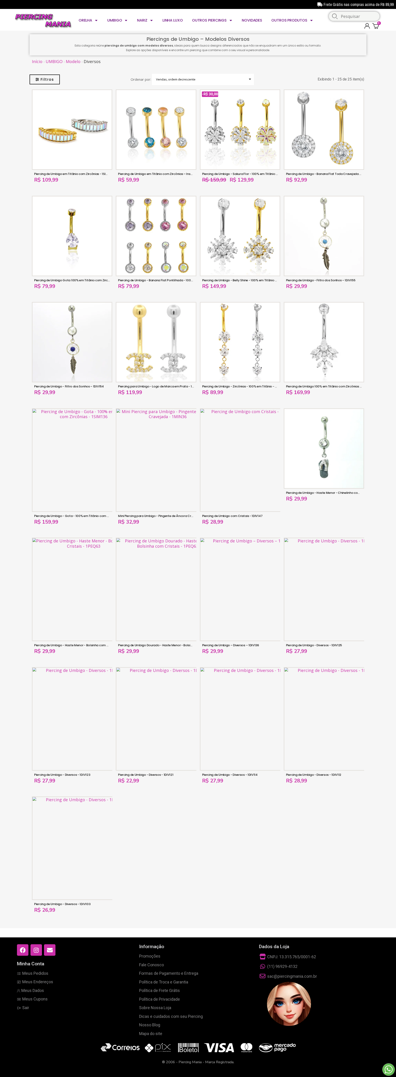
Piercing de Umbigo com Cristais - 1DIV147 (232, 516)
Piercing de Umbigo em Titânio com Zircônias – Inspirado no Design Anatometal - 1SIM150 (182, 174)
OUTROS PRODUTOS (289, 20)
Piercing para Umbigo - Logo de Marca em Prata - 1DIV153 (159, 386)
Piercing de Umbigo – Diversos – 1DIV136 (230, 645)
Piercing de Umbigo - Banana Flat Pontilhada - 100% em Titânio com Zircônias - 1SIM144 (181, 280)
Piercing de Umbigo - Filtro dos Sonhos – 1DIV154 (69, 386)
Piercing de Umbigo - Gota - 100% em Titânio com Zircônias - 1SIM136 (84, 516)
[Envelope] (49, 950)
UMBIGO (114, 20)
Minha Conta (30, 964)
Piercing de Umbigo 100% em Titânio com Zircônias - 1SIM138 (329, 386)
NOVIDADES (252, 20)
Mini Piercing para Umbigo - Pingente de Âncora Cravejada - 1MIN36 (167, 516)
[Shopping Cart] (376, 26)
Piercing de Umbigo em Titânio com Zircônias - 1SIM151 (73, 174)
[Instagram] (36, 950)
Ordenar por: (141, 79)
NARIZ (142, 20)
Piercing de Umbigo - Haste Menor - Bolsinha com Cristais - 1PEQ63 (82, 645)
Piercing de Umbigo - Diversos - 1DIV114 (230, 775)
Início (37, 61)
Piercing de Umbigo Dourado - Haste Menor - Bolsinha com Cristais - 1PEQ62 (173, 645)
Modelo (73, 61)
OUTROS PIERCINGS (209, 20)
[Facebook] (22, 950)
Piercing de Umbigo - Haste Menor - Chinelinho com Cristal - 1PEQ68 (335, 493)
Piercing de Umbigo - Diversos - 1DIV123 (62, 775)
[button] (45, 79)
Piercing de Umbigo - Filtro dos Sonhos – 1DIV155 (320, 280)
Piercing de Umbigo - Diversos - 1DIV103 (62, 904)
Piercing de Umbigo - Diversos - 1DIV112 (313, 775)
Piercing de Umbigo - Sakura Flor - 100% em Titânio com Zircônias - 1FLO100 (256, 174)
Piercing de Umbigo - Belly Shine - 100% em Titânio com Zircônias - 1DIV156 (255, 280)
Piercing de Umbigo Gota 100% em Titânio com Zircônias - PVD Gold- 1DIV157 (89, 280)
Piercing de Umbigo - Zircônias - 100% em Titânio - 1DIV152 (244, 386)
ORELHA (85, 20)
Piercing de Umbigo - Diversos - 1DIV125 (314, 645)
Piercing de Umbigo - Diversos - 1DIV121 (145, 775)
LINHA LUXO (172, 20)
